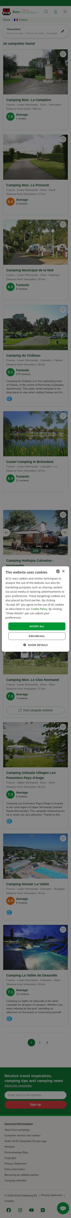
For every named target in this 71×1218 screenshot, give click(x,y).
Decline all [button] (37, 636)
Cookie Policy (39, 609)
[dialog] (35, 609)
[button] (35, 645)
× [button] (63, 571)
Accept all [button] (37, 626)
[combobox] (58, 571)
